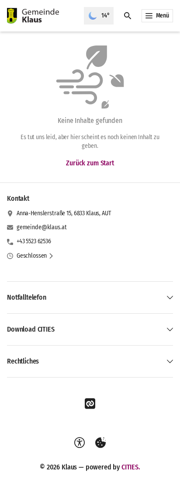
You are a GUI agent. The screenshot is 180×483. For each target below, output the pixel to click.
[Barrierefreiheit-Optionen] (79, 443)
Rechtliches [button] (23, 361)
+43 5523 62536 (34, 241)
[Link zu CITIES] (90, 404)
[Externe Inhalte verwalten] (100, 443)
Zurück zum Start (90, 163)
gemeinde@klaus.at (42, 227)
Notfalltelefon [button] (26, 297)
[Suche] (128, 16)
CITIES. (130, 467)
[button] (35, 256)
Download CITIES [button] (31, 329)
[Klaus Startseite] (42, 16)
